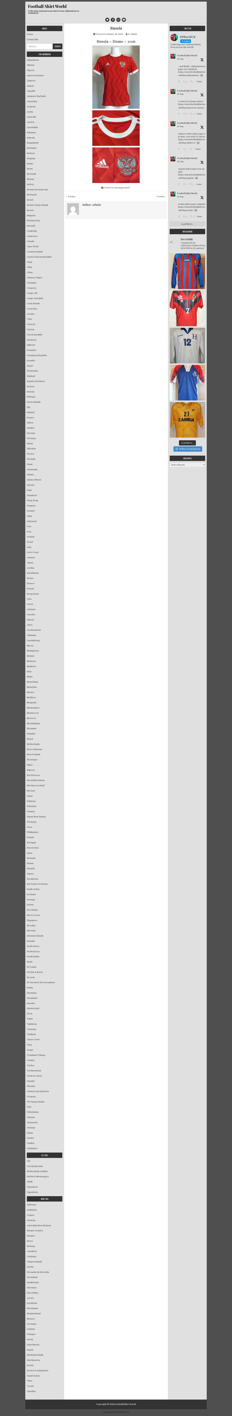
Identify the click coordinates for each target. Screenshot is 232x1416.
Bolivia (30, 184)
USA (29, 1107)
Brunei (30, 210)
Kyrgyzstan (33, 594)
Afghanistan (33, 60)
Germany (31, 438)
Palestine (31, 806)
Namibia (31, 733)
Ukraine (31, 1086)
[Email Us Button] (124, 20)
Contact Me (32, 39)
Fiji (28, 407)
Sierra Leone (33, 915)
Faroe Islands (34, 402)
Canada (30, 241)
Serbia (30, 904)
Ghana (30, 443)
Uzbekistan (33, 1112)
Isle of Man (32, 1293)
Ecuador (31, 360)
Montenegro (33, 708)
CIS (28, 1161)
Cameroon (32, 236)
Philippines (33, 832)
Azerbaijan (32, 127)
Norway (31, 791)
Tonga (30, 1050)
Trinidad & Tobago (36, 1055)
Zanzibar (31, 1391)
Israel (30, 542)
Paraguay (31, 822)
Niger (30, 765)
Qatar (30, 853)
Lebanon (31, 609)
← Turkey (70, 196)
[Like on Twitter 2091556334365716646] (191, 149)
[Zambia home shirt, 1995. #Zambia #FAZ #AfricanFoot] (187, 420)
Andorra (31, 80)
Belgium (31, 158)
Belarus (31, 153)
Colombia (31, 283)
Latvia (30, 604)
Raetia (30, 1339)
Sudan (30, 987)
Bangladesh (33, 143)
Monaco (31, 1319)
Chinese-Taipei (34, 277)
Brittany (31, 1246)
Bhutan (30, 179)
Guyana (30, 485)
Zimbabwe (32, 1148)
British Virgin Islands (37, 205)
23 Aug (180, 59)
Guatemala (32, 469)
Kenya (30, 578)
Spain (30, 962)
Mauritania (32, 682)
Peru (29, 827)
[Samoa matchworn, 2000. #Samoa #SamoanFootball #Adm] (187, 382)
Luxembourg (33, 640)
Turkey (30, 1065)
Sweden (31, 1003)
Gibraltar (31, 448)
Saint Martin (33, 1344)
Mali (29, 671)
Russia (116, 28)
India (29, 516)
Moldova (31, 697)
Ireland (30, 537)
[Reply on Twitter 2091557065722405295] (179, 114)
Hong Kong (32, 500)
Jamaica (31, 557)
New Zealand (33, 754)
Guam (30, 464)
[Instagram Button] (118, 20)
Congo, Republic (35, 298)
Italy (29, 547)
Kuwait (30, 588)
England (31, 376)
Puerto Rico (33, 848)
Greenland (32, 1277)
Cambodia (32, 231)
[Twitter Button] (107, 20)
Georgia (31, 433)
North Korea (33, 775)
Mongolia (31, 702)
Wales (30, 1133)
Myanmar (32, 728)
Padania (31, 1329)
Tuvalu (30, 1386)
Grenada (31, 459)
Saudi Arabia (33, 889)
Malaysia (31, 661)
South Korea (33, 951)
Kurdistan (32, 1303)
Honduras (32, 495)
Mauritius (32, 687)
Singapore (32, 920)
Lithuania (31, 635)
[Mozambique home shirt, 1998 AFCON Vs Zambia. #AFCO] (187, 308)
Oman (30, 796)
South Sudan (33, 956)
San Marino (32, 879)
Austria (30, 122)
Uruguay (31, 1096)
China (30, 272)
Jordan (30, 568)
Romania (31, 858)
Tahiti (30, 1019)
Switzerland (33, 1008)
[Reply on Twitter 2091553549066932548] (179, 184)
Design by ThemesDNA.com (116, 1412)
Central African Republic (39, 257)
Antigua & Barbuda (36, 96)
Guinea (30, 474)
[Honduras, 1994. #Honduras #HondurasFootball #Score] (187, 345)
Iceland (30, 511)
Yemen (30, 1138)
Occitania (31, 1324)
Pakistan (31, 801)
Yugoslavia (32, 1187)
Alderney (31, 1204)
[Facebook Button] (113, 20)
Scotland (31, 894)
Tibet (29, 1381)
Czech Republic (35, 334)
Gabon (30, 422)
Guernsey (32, 1287)
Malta (30, 676)
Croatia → (162, 196)
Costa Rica (32, 309)
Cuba (29, 319)
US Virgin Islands (35, 1102)
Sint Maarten (33, 1360)
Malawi (30, 656)
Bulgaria (31, 215)
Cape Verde (33, 246)
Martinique (32, 1308)
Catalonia (31, 1256)
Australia (31, 117)
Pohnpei (31, 1334)
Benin (30, 169)
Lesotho (31, 614)
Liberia (30, 620)
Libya (29, 625)
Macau (30, 645)
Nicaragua (32, 759)
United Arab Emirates (38, 1091)
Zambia (30, 1143)
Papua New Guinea (36, 816)
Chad (29, 262)
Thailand (31, 1034)
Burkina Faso (33, 220)
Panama (31, 811)
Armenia (31, 106)
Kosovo (31, 583)
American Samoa (35, 75)
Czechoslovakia (35, 1166)
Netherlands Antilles (37, 1171)
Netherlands (33, 744)
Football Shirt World (47, 6)
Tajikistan (32, 1024)
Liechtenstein (34, 630)
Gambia (30, 428)
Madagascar (33, 651)
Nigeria (31, 770)
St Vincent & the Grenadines (41, 982)
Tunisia (30, 1060)
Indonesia (32, 521)
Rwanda (31, 868)
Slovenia (31, 930)
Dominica (31, 350)
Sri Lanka (31, 967)
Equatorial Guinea (36, 381)
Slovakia (31, 925)
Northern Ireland (36, 785)
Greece (30, 454)
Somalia (31, 941)
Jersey (30, 1298)
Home (30, 34)
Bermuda (31, 174)
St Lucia (31, 977)
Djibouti (31, 345)
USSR (30, 1182)
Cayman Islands (35, 251)
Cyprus (30, 329)
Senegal (31, 899)
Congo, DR (32, 293)
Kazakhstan (33, 573)
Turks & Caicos (34, 1076)
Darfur (30, 1267)
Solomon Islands (35, 936)
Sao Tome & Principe (37, 884)
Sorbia (30, 1365)
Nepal (30, 739)
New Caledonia (34, 749)
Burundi (31, 226)
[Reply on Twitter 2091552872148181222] (179, 217)
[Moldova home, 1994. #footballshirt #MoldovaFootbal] (187, 271)
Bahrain (31, 138)
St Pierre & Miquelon (37, 1370)
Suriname (32, 993)
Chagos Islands (34, 1261)
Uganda (31, 1081)
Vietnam (31, 1127)
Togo (29, 1045)
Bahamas (31, 132)
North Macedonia (36, 780)
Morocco (31, 718)
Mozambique (33, 723)
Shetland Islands (35, 1355)
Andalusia (32, 1210)
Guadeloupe (33, 1282)
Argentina (32, 101)
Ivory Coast (33, 552)
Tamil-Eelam (33, 1376)
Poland (30, 837)
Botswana (32, 194)
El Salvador (32, 371)
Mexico (30, 692)
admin (134, 34)
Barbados (31, 148)
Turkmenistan (34, 1070)
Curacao (31, 324)
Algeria (30, 70)
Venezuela (32, 1122)
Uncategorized (121, 187)
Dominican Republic (37, 355)
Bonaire (31, 1236)
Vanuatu (31, 1117)
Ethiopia (31, 397)
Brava (30, 1241)
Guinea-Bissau (34, 480)
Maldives (31, 666)
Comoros (31, 288)
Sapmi (30, 1350)
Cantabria (32, 1251)
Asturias (31, 1220)
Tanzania (31, 1029)
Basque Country (35, 1230)
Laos (29, 599)
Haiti (29, 490)
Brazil (30, 200)
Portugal (31, 842)
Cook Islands (33, 303)
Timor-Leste (33, 1039)
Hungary (31, 505)
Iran (29, 526)
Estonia (30, 392)
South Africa (33, 946)
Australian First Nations (39, 1225)
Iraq (29, 531)
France (30, 417)
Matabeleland (34, 1313)
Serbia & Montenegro (38, 1176)
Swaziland (32, 998)
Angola (30, 86)
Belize (30, 163)
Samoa (30, 874)
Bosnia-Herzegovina (37, 189)
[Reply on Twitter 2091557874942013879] (179, 82)
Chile (29, 267)
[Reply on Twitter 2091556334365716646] (179, 149)
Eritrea (30, 386)
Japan (30, 563)
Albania (30, 65)
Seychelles (32, 910)
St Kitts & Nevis (35, 972)
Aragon (30, 1215)
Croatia (30, 314)
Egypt (30, 366)
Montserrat (33, 713)
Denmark (31, 340)
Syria (29, 1013)
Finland (30, 412)
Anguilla (31, 91)
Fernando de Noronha (38, 1272)
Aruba (30, 112)
